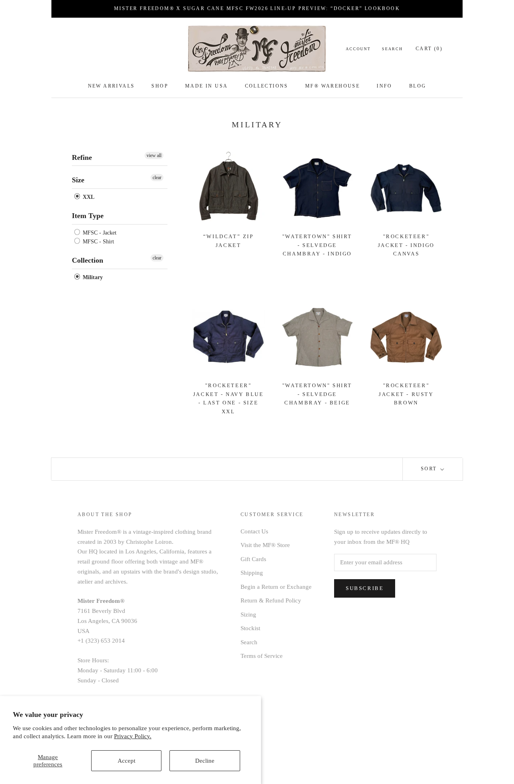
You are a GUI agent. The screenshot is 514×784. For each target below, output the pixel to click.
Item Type (88, 216)
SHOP (159, 86)
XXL (87, 197)
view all (154, 155)
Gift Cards (253, 559)
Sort (430, 469)
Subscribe (364, 588)
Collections (266, 86)
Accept (126, 760)
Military (92, 277)
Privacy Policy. (132, 736)
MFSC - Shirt (97, 242)
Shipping (252, 573)
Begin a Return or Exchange (276, 587)
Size (78, 180)
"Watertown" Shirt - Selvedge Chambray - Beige (317, 394)
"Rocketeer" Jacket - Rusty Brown (406, 394)
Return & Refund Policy (271, 600)
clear (157, 177)
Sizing (248, 614)
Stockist (250, 628)
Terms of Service (262, 656)
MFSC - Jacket (98, 233)
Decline (204, 760)
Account (358, 49)
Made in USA (206, 86)
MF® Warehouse (332, 86)
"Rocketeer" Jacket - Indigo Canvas (406, 245)
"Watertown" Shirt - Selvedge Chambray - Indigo (317, 245)
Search (392, 49)
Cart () (429, 48)
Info (384, 86)
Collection (87, 260)
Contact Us (254, 531)
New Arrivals (111, 86)
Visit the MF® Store (265, 545)
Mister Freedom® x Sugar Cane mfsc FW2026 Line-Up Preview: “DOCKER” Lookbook (257, 8)
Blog (417, 86)
